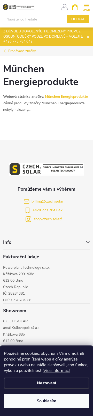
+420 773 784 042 (48, 210)
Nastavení (46, 383)
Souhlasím (46, 401)
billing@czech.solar (48, 201)
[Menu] (86, 7)
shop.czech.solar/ (48, 219)
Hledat (78, 19)
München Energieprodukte (66, 96)
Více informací (56, 370)
